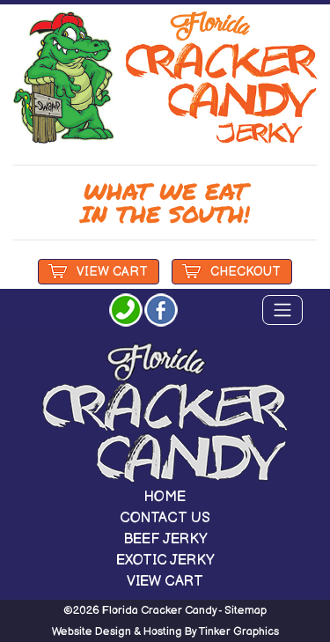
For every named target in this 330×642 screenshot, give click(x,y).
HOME (165, 497)
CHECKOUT (245, 271)
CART (112, 271)
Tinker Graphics (239, 631)
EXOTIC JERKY (165, 560)
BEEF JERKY (165, 539)
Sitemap (245, 610)
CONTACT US (165, 518)
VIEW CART (165, 581)
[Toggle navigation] (282, 310)
